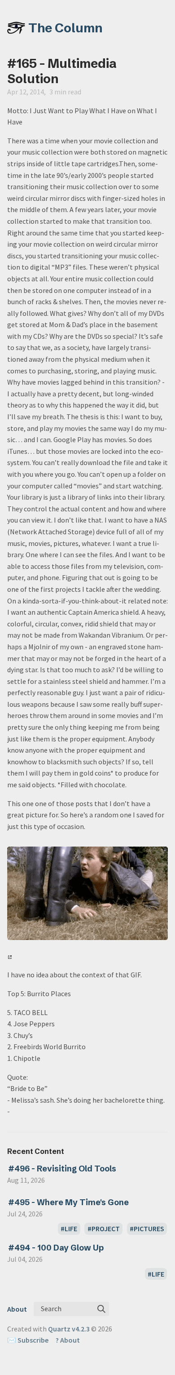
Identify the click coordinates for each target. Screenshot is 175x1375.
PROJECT (106, 1228)
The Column (65, 27)
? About (68, 1339)
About (17, 1308)
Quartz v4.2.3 (69, 1328)
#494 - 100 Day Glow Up (56, 1247)
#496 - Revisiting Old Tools (62, 1168)
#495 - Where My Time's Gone (68, 1202)
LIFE (71, 1228)
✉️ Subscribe (27, 1339)
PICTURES (149, 1228)
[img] (101, 1309)
